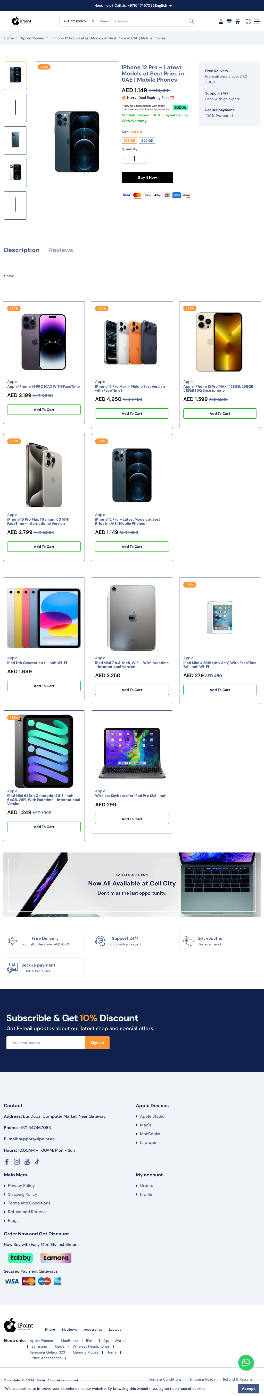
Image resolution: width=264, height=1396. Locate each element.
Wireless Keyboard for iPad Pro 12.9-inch (131, 795)
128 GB (129, 140)
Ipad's (60, 1346)
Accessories (93, 1330)
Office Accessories (46, 1358)
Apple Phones (32, 38)
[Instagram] (17, 1162)
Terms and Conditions (29, 1203)
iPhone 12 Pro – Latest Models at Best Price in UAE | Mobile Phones (127, 521)
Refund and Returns (27, 1211)
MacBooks (150, 1133)
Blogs (13, 1220)
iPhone (50, 1330)
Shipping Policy (22, 1194)
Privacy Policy (21, 1185)
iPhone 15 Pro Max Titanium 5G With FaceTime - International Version (39, 521)
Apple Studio (152, 1116)
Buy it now (147, 177)
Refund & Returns (237, 1379)
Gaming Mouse (85, 1352)
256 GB (147, 140)
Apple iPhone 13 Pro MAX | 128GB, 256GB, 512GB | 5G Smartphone (218, 388)
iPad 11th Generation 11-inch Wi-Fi (37, 662)
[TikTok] (37, 1162)
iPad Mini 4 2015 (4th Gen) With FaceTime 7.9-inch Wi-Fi (219, 664)
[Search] (191, 21)
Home (9, 38)
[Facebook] (7, 1162)
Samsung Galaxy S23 (47, 1352)
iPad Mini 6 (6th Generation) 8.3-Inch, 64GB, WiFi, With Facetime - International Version (43, 799)
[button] (15, 220)
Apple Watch (114, 1340)
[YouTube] (27, 1162)
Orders (146, 1185)
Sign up (97, 1042)
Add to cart (44, 409)
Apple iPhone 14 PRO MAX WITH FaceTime (43, 386)
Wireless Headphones (91, 1346)
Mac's (145, 1125)
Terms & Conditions (165, 1379)
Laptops (148, 1142)
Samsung (39, 1346)
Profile (146, 1194)
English (161, 5)
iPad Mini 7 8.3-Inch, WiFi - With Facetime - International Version (132, 664)
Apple (12, 381)
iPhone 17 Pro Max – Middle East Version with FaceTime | (130, 388)
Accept (248, 1388)
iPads (90, 1340)
